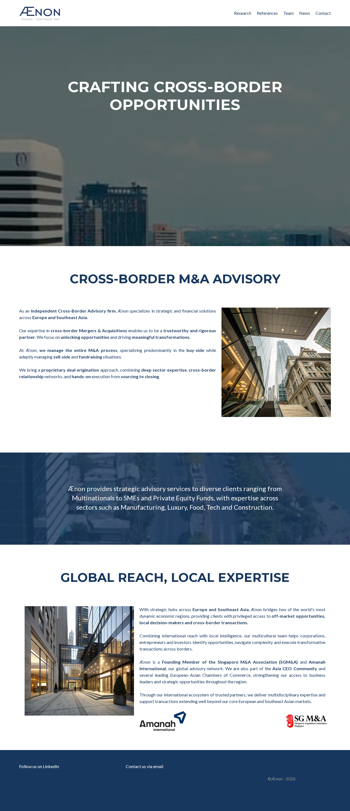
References (267, 13)
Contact (323, 13)
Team (288, 13)
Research (242, 13)
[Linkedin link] (282, 765)
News (304, 13)
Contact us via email (144, 766)
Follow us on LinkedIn (39, 766)
